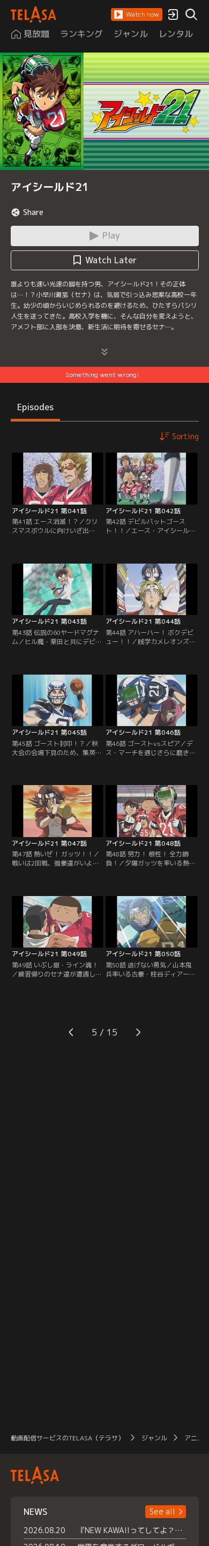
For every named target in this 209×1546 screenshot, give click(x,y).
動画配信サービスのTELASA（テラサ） (67, 1438)
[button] (136, 14)
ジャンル (154, 1438)
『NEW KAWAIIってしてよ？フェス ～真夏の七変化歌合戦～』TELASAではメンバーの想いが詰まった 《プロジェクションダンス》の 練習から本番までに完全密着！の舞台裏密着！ (131, 1530)
